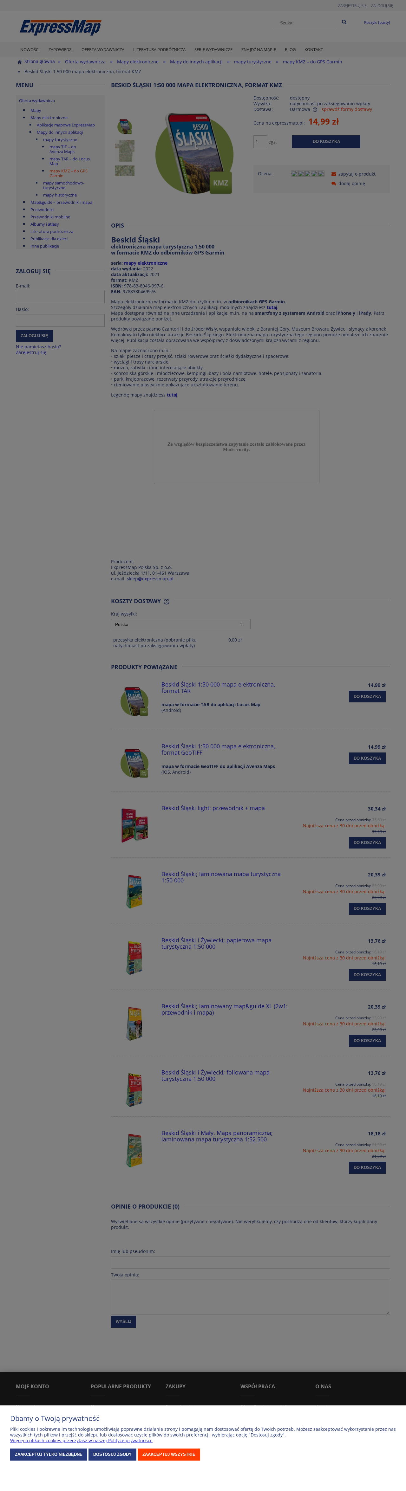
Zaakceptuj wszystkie (168, 1454)
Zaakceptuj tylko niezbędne (48, 1454)
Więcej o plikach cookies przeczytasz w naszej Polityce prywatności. (81, 1440)
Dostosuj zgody (112, 1454)
